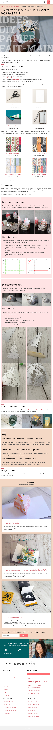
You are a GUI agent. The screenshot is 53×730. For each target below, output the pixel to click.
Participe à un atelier (33, 713)
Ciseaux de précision (13, 104)
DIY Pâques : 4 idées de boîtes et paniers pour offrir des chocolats (37, 686)
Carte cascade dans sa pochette (13, 617)
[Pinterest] (23, 664)
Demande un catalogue (33, 704)
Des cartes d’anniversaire (34, 674)
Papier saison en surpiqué (13, 153)
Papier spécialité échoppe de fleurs (13, 174)
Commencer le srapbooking (10, 707)
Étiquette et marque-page (9, 677)
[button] (44, 2)
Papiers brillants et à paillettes (26, 484)
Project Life (6, 695)
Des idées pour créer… (9, 701)
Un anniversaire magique (34, 693)
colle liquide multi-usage (12, 78)
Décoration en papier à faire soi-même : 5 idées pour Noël (37, 677)
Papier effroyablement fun (40, 153)
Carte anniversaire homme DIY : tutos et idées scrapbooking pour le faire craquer (37, 682)
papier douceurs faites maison (40, 174)
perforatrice (16, 79)
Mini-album (6, 683)
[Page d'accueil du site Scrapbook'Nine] (6, 2)
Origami (6, 689)
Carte (5, 674)
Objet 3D (6, 686)
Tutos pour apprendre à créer (10, 710)
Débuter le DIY (7, 704)
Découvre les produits (33, 701)
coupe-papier (39, 125)
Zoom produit (7, 713)
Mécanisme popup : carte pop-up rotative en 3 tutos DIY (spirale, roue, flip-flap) (26, 570)
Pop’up (5, 692)
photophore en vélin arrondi (35, 410)
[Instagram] (18, 664)
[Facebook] (15, 664)
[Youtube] (20, 664)
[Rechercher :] (10, 635)
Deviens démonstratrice (33, 716)
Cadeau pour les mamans (34, 690)
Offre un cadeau (32, 710)
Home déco (6, 680)
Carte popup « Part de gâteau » (12, 523)
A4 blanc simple (40, 104)
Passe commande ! (32, 707)
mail (30, 473)
